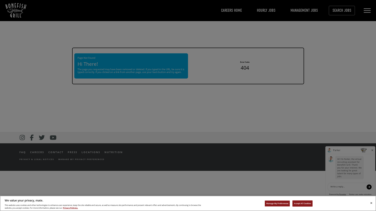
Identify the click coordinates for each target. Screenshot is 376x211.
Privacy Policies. (70, 208)
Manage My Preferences (277, 203)
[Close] (371, 203)
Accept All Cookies (302, 203)
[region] (188, 203)
